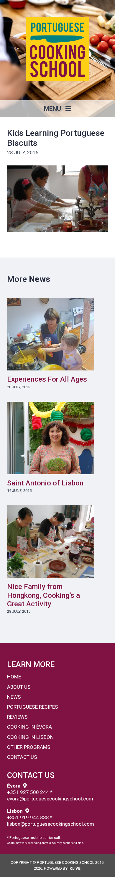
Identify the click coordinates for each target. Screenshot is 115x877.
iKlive (74, 868)
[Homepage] (57, 49)
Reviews (17, 717)
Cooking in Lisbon (30, 737)
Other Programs (28, 747)
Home (14, 677)
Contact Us (22, 757)
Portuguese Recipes (32, 707)
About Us (19, 687)
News (14, 697)
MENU (53, 108)
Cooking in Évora (29, 727)
